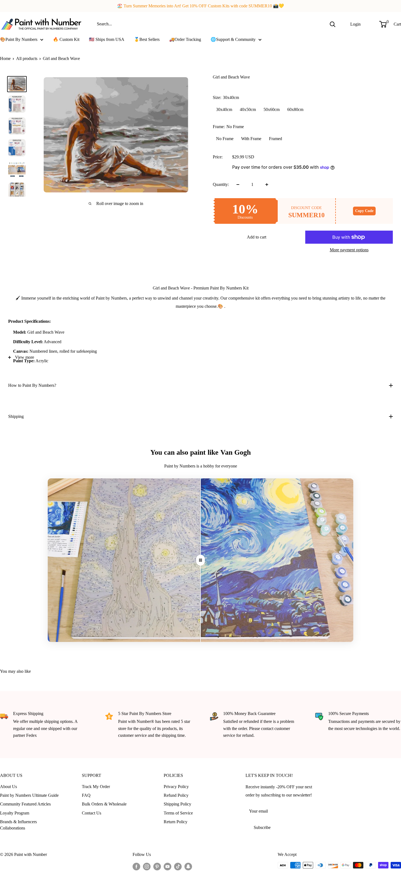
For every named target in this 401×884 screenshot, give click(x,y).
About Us (8, 786)
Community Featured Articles (25, 804)
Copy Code (364, 211)
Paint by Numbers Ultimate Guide (29, 795)
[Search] (332, 24)
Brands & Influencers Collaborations (18, 824)
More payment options (349, 250)
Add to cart (256, 237)
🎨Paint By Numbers (18, 39)
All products (26, 58)
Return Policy (175, 821)
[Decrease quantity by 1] (238, 185)
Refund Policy (176, 795)
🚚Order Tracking (185, 39)
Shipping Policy (177, 804)
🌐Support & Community (233, 39)
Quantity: (221, 184)
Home (5, 58)
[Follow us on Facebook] (136, 866)
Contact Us (91, 813)
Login (355, 24)
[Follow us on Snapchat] (188, 866)
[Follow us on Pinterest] (157, 866)
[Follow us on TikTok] (178, 866)
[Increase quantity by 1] (267, 185)
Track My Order (96, 786)
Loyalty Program (14, 813)
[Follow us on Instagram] (147, 866)
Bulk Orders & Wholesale (104, 804)
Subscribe (262, 827)
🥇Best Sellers (147, 39)
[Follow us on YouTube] (167, 866)
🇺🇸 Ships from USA (106, 39)
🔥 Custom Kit (66, 39)
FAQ (86, 795)
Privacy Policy (176, 786)
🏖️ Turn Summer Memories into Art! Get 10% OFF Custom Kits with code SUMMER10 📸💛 (200, 6)
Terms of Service (178, 813)
